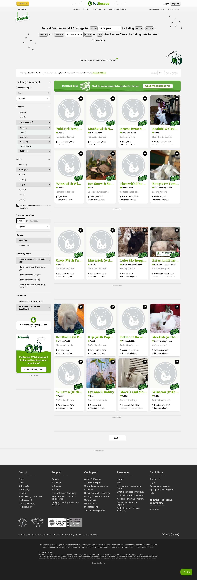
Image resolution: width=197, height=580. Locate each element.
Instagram (172, 534)
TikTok (177, 534)
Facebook (168, 534)
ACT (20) (23, 165)
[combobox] (20, 220)
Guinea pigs (24, 489)
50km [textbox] (20, 221)
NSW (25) (23, 170)
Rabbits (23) (25, 151)
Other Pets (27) (26, 122)
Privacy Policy (67, 534)
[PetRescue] (98, 3)
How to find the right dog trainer (129, 487)
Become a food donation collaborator (63, 497)
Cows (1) (23, 132)
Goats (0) (24, 142)
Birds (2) (23, 128)
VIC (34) (22, 195)
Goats (42, 35)
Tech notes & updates (94, 510)
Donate (23, 3)
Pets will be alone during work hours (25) (32, 286)
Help (151, 493)
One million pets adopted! (96, 486)
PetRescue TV (25, 507)
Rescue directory (27, 503)
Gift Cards (56, 486)
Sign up (175, 3)
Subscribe (154, 509)
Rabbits (58, 35)
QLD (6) (22, 180)
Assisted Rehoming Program (130, 499)
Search (22, 99)
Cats (21, 482)
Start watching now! (33, 369)
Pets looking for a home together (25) (29, 307)
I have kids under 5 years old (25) (32, 260)
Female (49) (24, 245)
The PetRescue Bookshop (64, 493)
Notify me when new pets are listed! (100, 60)
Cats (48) (23, 112)
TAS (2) (22, 190)
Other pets (24, 486)
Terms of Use (53, 534)
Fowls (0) (24, 137)
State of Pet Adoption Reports (127, 503)
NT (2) (22, 175)
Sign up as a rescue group (161, 489)
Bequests (56, 489)
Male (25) (23, 240)
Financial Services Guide (87, 534)
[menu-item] (173, 9)
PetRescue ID (25, 500)
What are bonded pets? (157, 86)
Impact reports (91, 507)
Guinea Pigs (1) (25, 146)
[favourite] (80, 98)
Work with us (90, 503)
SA (99, 35)
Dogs (21, 479)
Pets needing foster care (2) (31, 301)
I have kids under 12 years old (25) (32, 268)
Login (166, 3)
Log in (152, 482)
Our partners (90, 500)
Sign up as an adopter (159, 486)
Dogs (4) (23, 117)
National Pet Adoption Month (131, 495)
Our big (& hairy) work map (97, 496)
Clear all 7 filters (99, 73)
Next (116, 438)
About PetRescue (92, 479)
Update (22, 227)
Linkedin (163, 534)
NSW (87, 35)
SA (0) (22, 185)
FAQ (119, 482)
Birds (138, 28)
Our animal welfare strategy (97, 493)
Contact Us (154, 479)
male (93, 28)
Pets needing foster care (30, 496)
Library (120, 479)
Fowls (148, 28)
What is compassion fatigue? (130, 492)
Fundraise (56, 482)
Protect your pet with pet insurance (128, 509)
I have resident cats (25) (29, 280)
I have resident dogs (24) (30, 275)
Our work (88, 489)
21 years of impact (93, 482)
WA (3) (22, 200)
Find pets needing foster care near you (65, 503)
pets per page (171, 73)
